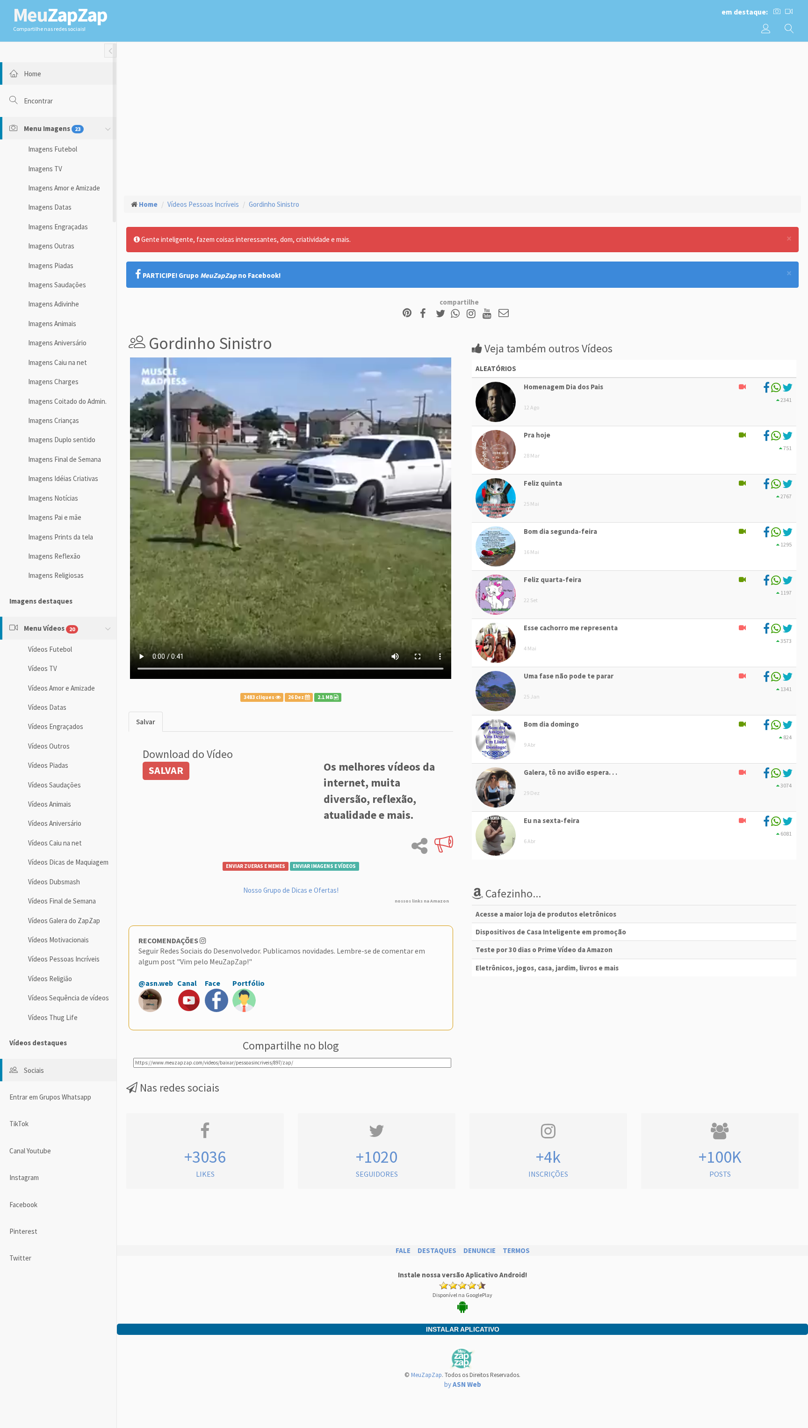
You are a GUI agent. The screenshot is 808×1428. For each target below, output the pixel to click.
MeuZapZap (426, 1375)
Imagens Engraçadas (58, 226)
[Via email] (503, 313)
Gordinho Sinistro (274, 204)
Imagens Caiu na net (57, 362)
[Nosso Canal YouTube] (488, 313)
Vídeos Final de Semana (62, 900)
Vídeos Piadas (48, 765)
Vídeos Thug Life (53, 1017)
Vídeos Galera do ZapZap (64, 920)
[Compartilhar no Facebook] (425, 313)
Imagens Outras (51, 245)
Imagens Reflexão (54, 556)
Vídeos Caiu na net (55, 842)
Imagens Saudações (57, 284)
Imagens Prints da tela (60, 536)
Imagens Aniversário (57, 342)
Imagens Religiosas (56, 575)
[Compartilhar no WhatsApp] (457, 313)
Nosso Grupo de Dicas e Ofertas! (291, 890)
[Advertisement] (462, 117)
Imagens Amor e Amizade (64, 187)
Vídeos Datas (47, 707)
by (462, 1384)
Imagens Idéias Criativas (63, 478)
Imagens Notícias (53, 498)
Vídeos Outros (49, 746)
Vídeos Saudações (54, 784)
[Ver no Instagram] (472, 313)
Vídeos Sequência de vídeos (68, 997)
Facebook (23, 1204)
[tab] (146, 722)
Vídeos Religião (50, 978)
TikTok (19, 1123)
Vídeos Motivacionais (58, 939)
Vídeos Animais (49, 804)
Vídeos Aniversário (54, 823)
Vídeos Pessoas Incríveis (64, 958)
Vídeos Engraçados (55, 726)
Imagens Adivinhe (53, 303)
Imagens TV (45, 168)
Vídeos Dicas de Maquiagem (68, 862)
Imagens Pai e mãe (54, 517)
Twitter (20, 1257)
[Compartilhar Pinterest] (407, 313)
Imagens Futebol (52, 149)
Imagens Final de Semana (64, 459)
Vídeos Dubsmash (54, 881)
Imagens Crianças (53, 420)
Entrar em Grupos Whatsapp (50, 1097)
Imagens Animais (52, 323)
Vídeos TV (42, 668)
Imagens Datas (50, 207)
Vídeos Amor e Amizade (61, 688)
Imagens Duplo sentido (61, 439)
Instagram (24, 1177)
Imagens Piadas (50, 265)
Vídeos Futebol (50, 649)
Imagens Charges (53, 381)
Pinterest (23, 1231)
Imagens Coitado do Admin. (67, 401)
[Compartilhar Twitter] (442, 313)
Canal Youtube (30, 1150)
